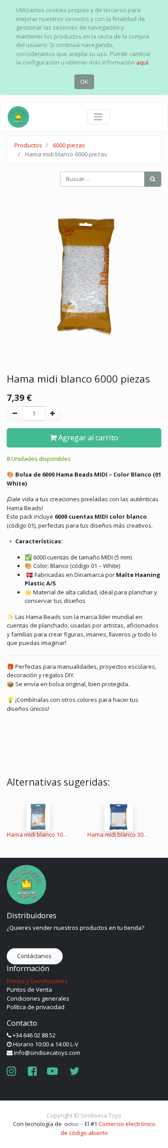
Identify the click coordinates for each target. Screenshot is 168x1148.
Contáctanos (35, 956)
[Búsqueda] (152, 179)
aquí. (143, 62)
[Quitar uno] (15, 413)
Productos (28, 145)
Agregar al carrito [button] (87, 438)
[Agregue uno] (52, 413)
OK (84, 81)
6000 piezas (69, 145)
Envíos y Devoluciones (37, 981)
